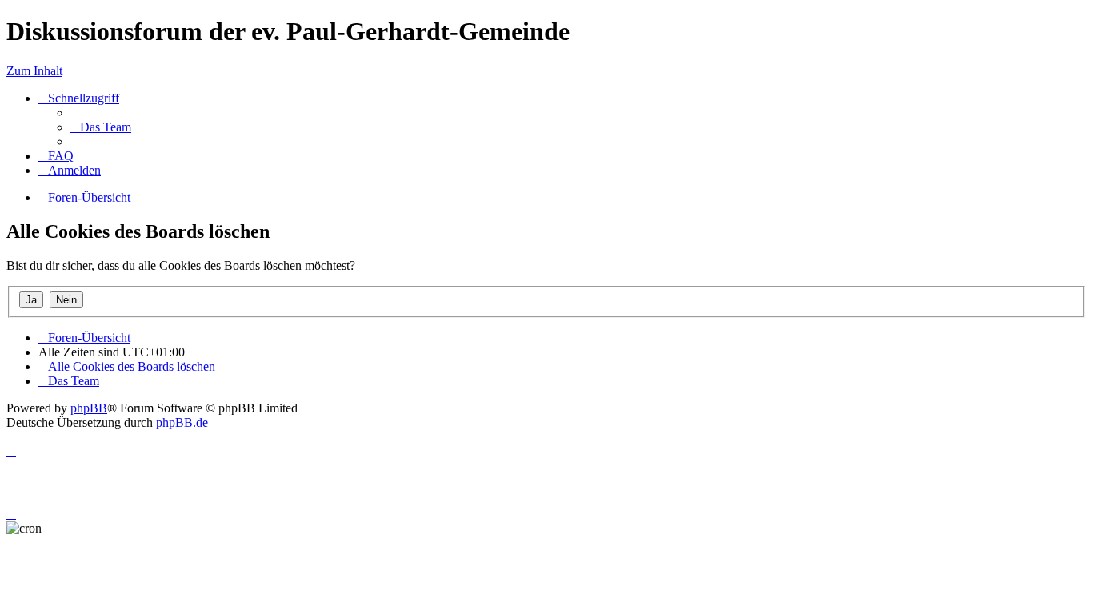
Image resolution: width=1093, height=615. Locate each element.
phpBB (88, 408)
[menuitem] (100, 127)
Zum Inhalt (34, 71)
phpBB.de (182, 422)
